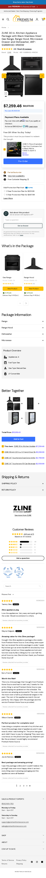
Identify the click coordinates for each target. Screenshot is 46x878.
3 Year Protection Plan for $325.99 (20, 191)
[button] (3, 19)
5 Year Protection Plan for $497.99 (20, 195)
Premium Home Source (25, 871)
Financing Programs (36, 11)
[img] (7, 601)
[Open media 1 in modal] (23, 75)
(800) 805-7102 (8, 804)
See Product (25, 154)
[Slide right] (42, 75)
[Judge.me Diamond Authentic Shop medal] (7, 571)
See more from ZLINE (23, 515)
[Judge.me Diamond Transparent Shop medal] (19, 571)
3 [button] (23, 786)
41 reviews (27, 49)
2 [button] (20, 786)
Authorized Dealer (9, 11)
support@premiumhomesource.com (15, 822)
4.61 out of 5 (29, 534)
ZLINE (9, 52)
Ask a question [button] (23, 558)
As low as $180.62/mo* (21, 126)
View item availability (16, 176)
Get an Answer (23, 226)
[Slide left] (4, 75)
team (21, 235)
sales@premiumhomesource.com (14, 826)
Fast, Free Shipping (23, 11)
